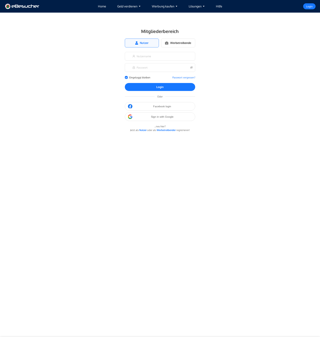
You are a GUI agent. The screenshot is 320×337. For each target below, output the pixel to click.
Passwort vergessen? (183, 77)
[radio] (142, 43)
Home (102, 6)
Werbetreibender (166, 130)
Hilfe (219, 6)
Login (160, 87)
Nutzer (143, 130)
